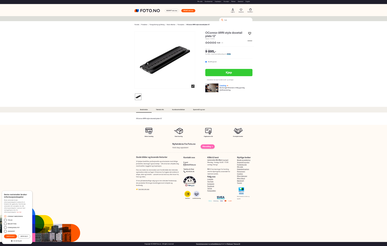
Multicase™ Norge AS (233, 244)
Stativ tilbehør (171, 24)
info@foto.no (191, 165)
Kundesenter (209, 1)
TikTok (209, 189)
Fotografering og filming (157, 24)
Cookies (240, 174)
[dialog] (17, 217)
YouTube (210, 182)
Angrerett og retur (243, 162)
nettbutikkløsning (215, 244)
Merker (233, 1)
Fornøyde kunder (238, 136)
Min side (199, 1)
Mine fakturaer (242, 176)
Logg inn (233, 9)
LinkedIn (210, 179)
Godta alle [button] (11, 236)
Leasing (222, 85)
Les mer (19, 212)
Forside (137, 24)
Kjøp (229, 72)
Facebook (210, 186)
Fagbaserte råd (208, 136)
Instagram (210, 184)
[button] (193, 182)
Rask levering (179, 136)
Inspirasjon (218, 1)
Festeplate (181, 24)
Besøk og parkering (243, 160)
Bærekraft (240, 181)
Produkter (144, 24)
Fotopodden (211, 191)
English (248, 1)
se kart (225, 160)
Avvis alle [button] (24, 236)
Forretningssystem (202, 244)
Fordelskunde (242, 165)
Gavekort (240, 1)
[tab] (144, 110)
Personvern (241, 172)
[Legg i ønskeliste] (249, 34)
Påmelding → (207, 146)
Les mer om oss (143, 189)
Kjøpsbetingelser (243, 169)
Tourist (239, 183)
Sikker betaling (149, 136)
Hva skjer (226, 1)
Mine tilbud (241, 178)
